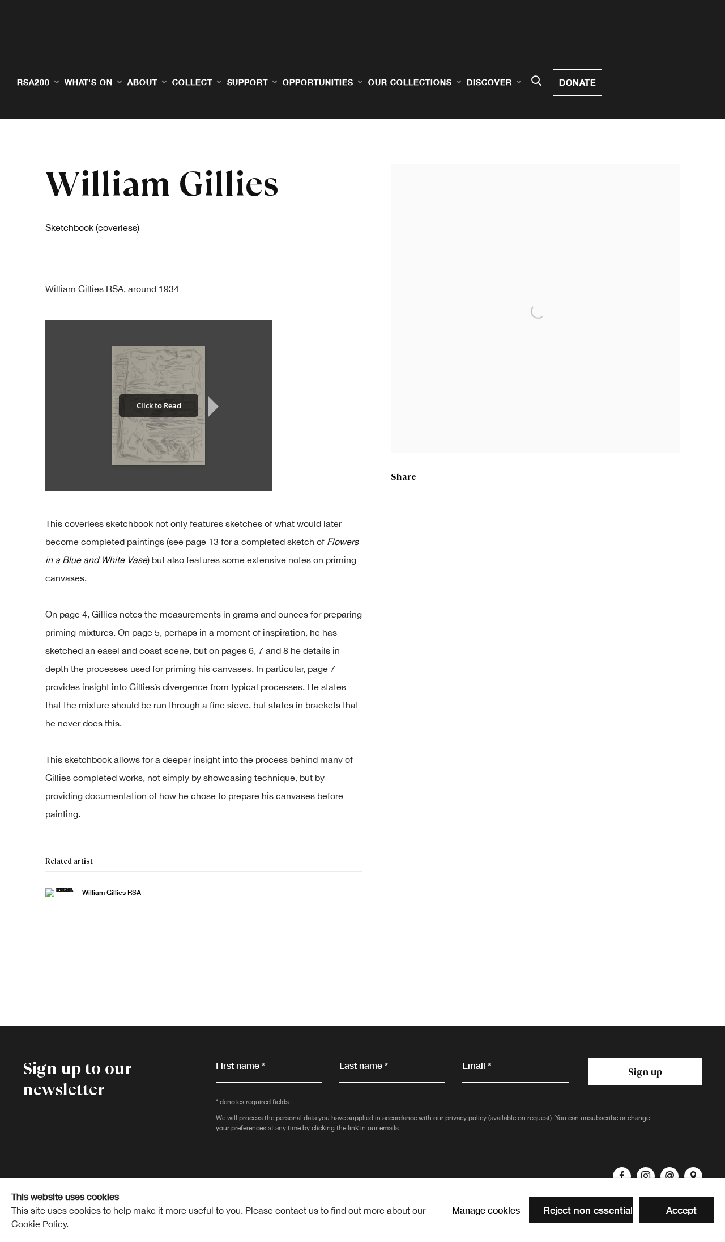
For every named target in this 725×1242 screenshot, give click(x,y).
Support (247, 82)
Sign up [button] (645, 1072)
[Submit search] (536, 81)
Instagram (646, 1176)
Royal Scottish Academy (85, 46)
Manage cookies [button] (486, 1210)
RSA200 (33, 82)
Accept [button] (681, 1210)
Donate (577, 82)
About (142, 82)
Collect (192, 82)
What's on (89, 82)
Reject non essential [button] (588, 1210)
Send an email (669, 1176)
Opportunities (318, 82)
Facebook (622, 1176)
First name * (240, 1065)
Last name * (363, 1065)
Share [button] (403, 476)
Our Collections (410, 82)
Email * (476, 1065)
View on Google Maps (693, 1176)
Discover (489, 82)
